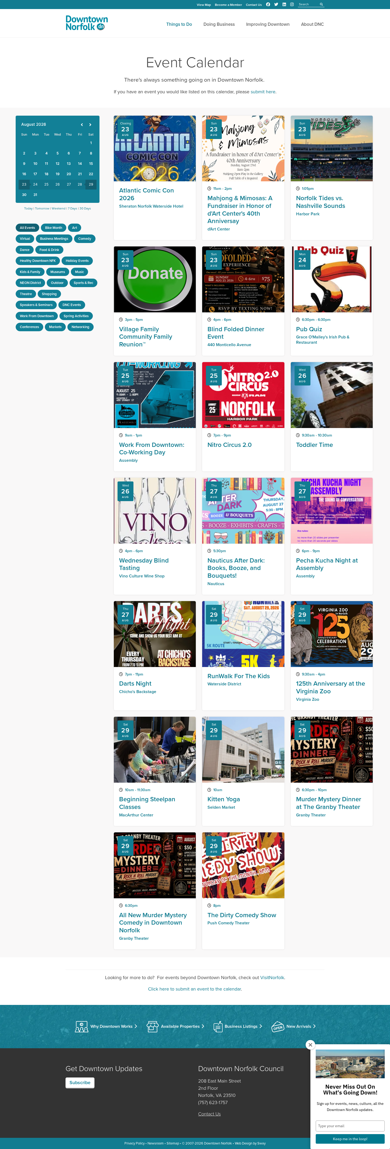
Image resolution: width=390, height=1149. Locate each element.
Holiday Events (77, 260)
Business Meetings (54, 238)
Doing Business (219, 24)
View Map (204, 4)
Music (79, 271)
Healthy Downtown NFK (38, 260)
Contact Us (254, 4)
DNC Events (72, 304)
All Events (27, 227)
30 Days (85, 208)
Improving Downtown (268, 24)
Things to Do (179, 24)
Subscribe (80, 1082)
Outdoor (57, 282)
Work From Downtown (37, 315)
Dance (24, 249)
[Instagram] (292, 4)
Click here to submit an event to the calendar (194, 989)
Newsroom (156, 1143)
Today (28, 208)
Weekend (59, 208)
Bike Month (53, 227)
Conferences (29, 326)
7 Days (72, 208)
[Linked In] (284, 4)
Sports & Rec (83, 282)
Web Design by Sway (250, 1143)
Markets (55, 326)
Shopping (49, 293)
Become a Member (228, 4)
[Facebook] (268, 4)
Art (74, 227)
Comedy (84, 238)
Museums (57, 271)
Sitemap (173, 1143)
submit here (263, 91)
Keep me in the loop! (350, 1139)
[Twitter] (276, 4)
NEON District (30, 282)
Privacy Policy (134, 1143)
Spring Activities (76, 315)
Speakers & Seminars (36, 304)
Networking (80, 326)
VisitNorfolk (272, 977)
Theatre (26, 293)
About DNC (312, 24)
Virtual (25, 238)
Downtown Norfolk (218, 1143)
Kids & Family (30, 271)
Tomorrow (42, 208)
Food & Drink (49, 249)
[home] (87, 23)
